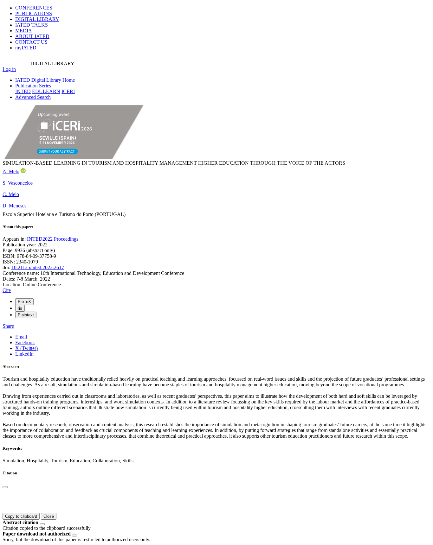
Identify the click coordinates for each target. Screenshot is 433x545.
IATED (31, 25)
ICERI (68, 91)
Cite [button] (7, 290)
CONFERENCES (33, 7)
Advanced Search (33, 97)
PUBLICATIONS (33, 13)
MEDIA (23, 30)
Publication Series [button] (33, 85)
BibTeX (24, 301)
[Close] (5, 487)
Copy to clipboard (21, 516)
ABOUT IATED (32, 36)
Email (21, 336)
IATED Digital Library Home (45, 80)
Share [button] (8, 326)
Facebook (25, 342)
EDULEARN (46, 91)
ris (20, 308)
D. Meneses (14, 205)
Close (48, 516)
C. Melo (11, 194)
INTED (23, 91)
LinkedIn (24, 354)
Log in (9, 69)
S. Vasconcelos (18, 183)
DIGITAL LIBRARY (37, 19)
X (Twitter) (26, 348)
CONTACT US (31, 42)
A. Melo (11, 171)
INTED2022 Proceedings (52, 239)
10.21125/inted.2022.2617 (37, 267)
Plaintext (26, 315)
